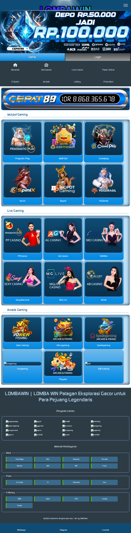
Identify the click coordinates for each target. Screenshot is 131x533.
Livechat (105, 530)
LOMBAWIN (53, 518)
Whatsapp (21, 530)
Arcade (46, 81)
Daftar (32, 57)
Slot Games (46, 69)
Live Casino (77, 69)
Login (97, 57)
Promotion (108, 81)
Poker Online (108, 69)
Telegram (63, 530)
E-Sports (15, 81)
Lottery (77, 81)
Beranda (15, 69)
